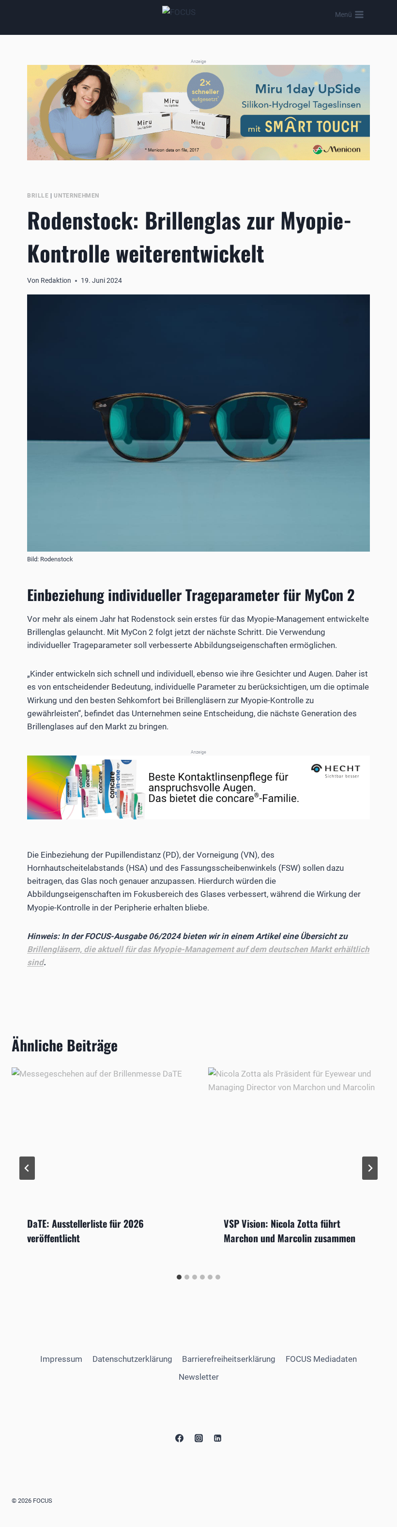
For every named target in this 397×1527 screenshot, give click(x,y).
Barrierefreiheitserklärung (228, 1359)
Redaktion (56, 280)
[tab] (179, 1277)
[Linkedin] (217, 1438)
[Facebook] (179, 1438)
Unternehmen (76, 195)
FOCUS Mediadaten (321, 1359)
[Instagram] (198, 1438)
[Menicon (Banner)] (198, 112)
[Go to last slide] (27, 1168)
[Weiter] (370, 1168)
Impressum (61, 1359)
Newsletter (199, 1377)
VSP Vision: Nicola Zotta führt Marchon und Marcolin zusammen (289, 1230)
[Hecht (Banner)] (198, 787)
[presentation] (100, 1134)
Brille (38, 195)
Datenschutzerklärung (132, 1359)
